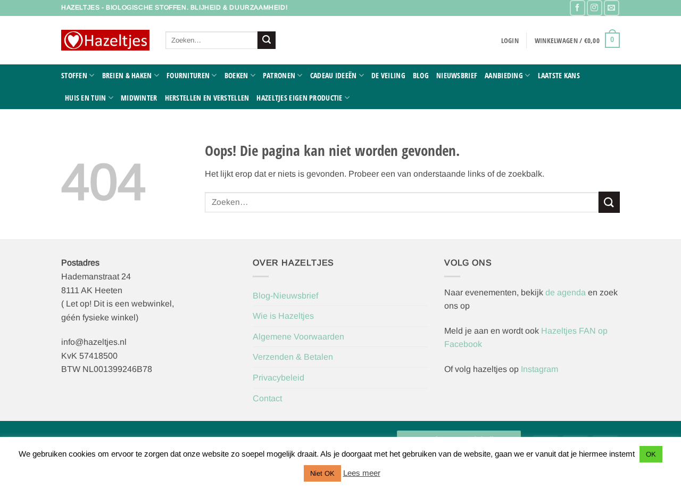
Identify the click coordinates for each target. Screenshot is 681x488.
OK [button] (651, 454)
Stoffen (74, 75)
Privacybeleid (278, 377)
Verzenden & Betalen (293, 356)
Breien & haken (127, 75)
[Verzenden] (267, 40)
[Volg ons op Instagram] (594, 7)
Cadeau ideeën (333, 75)
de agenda (566, 292)
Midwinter (139, 98)
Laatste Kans (559, 75)
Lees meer (361, 472)
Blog (421, 75)
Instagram (539, 369)
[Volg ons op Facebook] (577, 7)
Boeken (236, 75)
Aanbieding (504, 75)
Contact (267, 398)
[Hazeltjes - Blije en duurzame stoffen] (105, 40)
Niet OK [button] (322, 473)
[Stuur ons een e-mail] (611, 7)
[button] (510, 40)
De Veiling (388, 75)
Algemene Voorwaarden (298, 336)
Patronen (279, 75)
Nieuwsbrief (456, 75)
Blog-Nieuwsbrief (285, 295)
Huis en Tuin (85, 98)
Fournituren (188, 75)
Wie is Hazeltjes (283, 315)
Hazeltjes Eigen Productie (299, 98)
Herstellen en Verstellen (207, 98)
